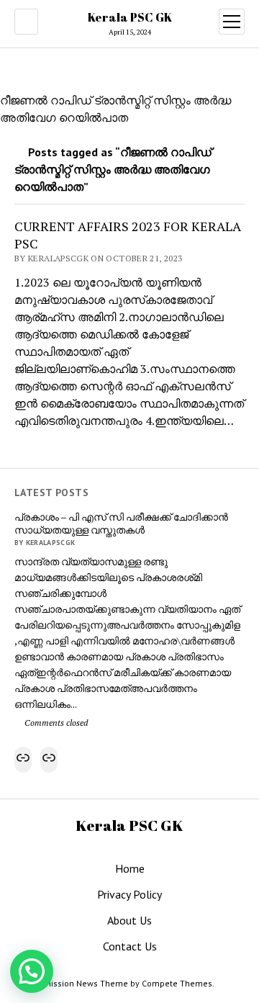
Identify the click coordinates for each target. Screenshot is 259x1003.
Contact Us (130, 946)
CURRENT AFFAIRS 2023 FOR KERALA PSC (127, 234)
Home (130, 868)
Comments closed (55, 722)
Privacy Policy (129, 894)
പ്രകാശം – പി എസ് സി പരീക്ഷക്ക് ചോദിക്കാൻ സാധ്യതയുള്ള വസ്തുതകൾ (121, 523)
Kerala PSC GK (130, 17)
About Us (129, 920)
